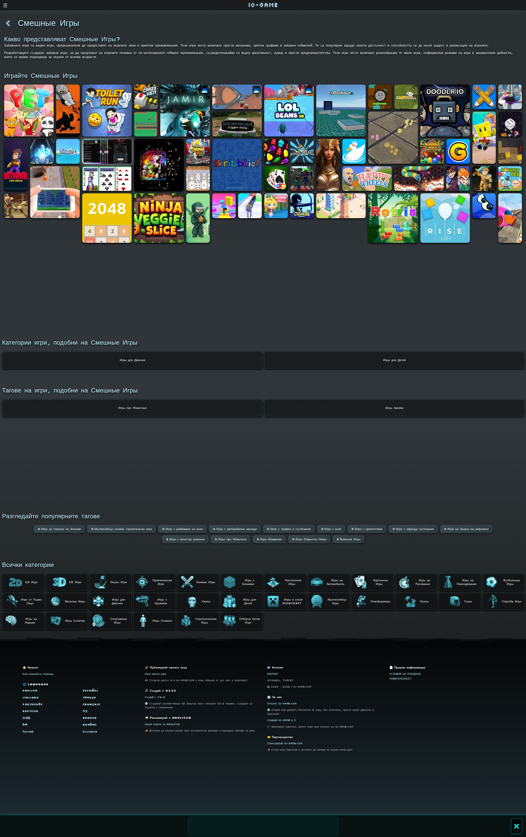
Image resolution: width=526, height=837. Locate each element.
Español (91, 690)
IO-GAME (263, 5)
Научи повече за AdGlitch (162, 724)
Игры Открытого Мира (309, 539)
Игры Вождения (269, 539)
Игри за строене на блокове (59, 529)
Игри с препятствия (366, 529)
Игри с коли (331, 529)
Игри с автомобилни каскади (235, 529)
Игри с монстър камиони (185, 539)
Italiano (31, 697)
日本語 (26, 717)
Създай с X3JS (155, 697)
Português (33, 704)
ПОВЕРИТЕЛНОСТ (400, 678)
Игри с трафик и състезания (289, 529)
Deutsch (30, 711)
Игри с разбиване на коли (182, 529)
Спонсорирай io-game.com (284, 743)
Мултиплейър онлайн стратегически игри (121, 529)
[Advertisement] (263, 826)
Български (90, 731)
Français (91, 704)
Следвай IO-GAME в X (281, 720)
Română (90, 724)
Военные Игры (348, 539)
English (30, 690)
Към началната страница (38, 673)
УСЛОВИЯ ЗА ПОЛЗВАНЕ (405, 673)
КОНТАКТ (272, 673)
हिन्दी (25, 724)
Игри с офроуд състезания (413, 529)
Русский (28, 731)
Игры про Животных (231, 539)
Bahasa (90, 717)
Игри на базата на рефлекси (466, 529)
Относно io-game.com (281, 703)
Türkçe (89, 697)
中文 (85, 711)
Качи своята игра (155, 673)
